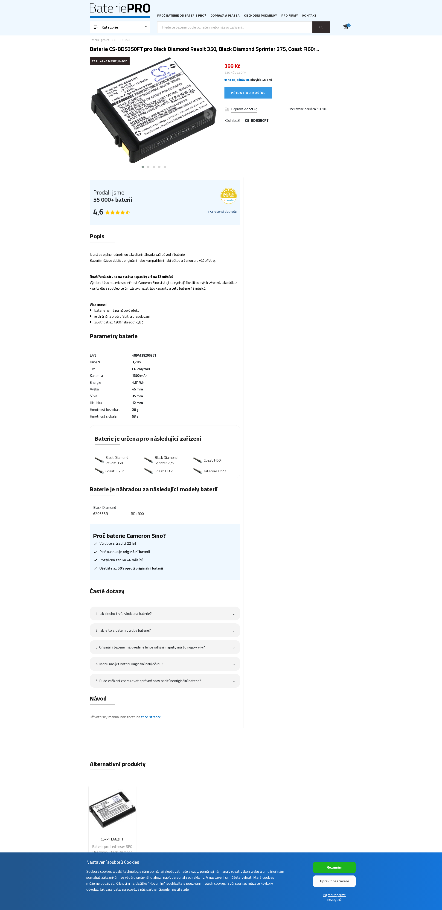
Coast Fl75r (114, 471)
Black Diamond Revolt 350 (116, 460)
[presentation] (99, 114)
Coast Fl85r (164, 471)
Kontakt (309, 15)
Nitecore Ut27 (215, 471)
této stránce (151, 716)
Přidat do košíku (248, 93)
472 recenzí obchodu (222, 212)
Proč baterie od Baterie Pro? (181, 15)
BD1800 (137, 513)
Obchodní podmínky (260, 15)
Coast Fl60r (213, 460)
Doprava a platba (225, 15)
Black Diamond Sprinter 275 (166, 460)
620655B (100, 513)
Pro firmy (289, 15)
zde (186, 889)
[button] (142, 167)
